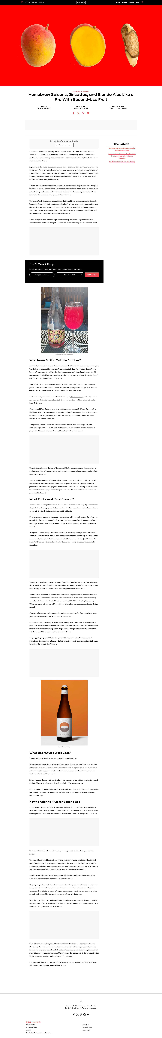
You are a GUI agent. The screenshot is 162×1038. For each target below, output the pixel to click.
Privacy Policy (86, 1030)
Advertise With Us (31, 1027)
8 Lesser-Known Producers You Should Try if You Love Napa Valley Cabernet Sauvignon (122, 156)
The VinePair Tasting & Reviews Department (39, 1033)
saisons (50, 388)
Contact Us (85, 1025)
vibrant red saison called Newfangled (73, 487)
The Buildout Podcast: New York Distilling (122, 162)
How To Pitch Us (87, 1027)
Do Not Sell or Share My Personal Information (81, 1008)
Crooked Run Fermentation (58, 369)
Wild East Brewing (76, 397)
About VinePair (30, 1025)
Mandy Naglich (44, 108)
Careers (28, 1030)
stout (83, 780)
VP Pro (118, 2)
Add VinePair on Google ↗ (64, 145)
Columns (34, 2)
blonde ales (36, 412)
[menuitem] (22, 2)
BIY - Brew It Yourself (81, 91)
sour (90, 425)
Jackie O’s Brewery (82, 520)
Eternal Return (69, 625)
